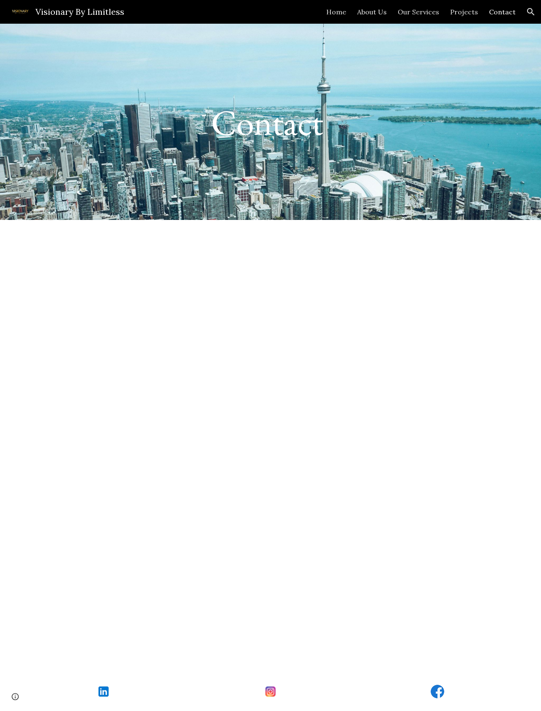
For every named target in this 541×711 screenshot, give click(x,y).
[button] (531, 12)
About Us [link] (372, 12)
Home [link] (336, 12)
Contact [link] (502, 12)
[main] (270, 121)
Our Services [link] (418, 12)
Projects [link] (464, 12)
